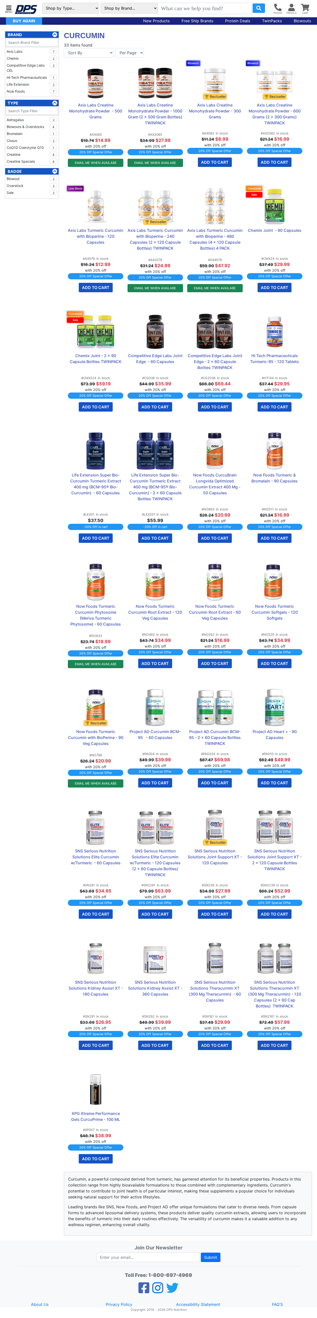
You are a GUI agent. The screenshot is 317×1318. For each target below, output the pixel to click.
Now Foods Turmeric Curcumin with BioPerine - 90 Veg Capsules (95, 737)
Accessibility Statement (198, 1304)
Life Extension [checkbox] (30, 84)
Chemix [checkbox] (30, 58)
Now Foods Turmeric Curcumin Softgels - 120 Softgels (275, 612)
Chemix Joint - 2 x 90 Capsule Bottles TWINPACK (96, 358)
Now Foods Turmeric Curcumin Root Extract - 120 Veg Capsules (155, 612)
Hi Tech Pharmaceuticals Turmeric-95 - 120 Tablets (274, 358)
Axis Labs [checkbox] (30, 51)
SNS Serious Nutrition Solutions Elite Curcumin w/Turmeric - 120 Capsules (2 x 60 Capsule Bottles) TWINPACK (156, 862)
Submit (210, 1257)
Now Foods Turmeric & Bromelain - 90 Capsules (274, 478)
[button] (8, 8)
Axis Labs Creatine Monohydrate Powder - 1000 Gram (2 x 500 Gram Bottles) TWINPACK (155, 114)
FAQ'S (277, 1304)
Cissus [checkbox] (30, 140)
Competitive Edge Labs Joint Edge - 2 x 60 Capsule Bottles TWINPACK (215, 361)
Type (13, 103)
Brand (15, 34)
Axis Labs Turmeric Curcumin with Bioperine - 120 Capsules (95, 236)
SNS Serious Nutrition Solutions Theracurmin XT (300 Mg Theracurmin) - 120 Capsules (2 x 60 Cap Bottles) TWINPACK (275, 994)
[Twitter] (172, 1291)
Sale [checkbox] (30, 192)
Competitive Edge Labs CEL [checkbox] (30, 68)
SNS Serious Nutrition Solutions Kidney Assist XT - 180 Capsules (96, 988)
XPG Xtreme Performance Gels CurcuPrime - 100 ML (96, 1116)
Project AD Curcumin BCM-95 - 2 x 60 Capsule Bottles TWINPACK (215, 737)
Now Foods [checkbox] (30, 91)
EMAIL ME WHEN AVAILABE (96, 163)
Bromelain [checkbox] (30, 134)
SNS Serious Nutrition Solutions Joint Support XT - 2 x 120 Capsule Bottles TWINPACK (274, 859)
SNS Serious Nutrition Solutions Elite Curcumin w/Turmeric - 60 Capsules (96, 856)
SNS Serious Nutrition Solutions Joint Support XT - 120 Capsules (215, 856)
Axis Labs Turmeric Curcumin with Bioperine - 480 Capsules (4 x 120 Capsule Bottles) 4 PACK (215, 239)
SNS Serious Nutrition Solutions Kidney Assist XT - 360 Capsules (155, 988)
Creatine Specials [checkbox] (30, 161)
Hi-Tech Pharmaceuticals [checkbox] (30, 77)
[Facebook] (144, 1291)
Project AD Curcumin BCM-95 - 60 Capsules (155, 734)
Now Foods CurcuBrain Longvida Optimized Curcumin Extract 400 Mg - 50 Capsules (215, 484)
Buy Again (24, 20)
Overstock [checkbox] (30, 186)
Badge (15, 171)
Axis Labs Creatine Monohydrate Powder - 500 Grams (96, 111)
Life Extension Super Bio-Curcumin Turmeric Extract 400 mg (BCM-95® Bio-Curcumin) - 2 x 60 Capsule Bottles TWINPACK (156, 487)
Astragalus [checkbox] (30, 120)
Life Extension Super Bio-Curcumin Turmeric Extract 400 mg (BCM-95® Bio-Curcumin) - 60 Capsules (96, 484)
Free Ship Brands (197, 20)
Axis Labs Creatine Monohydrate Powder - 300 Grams (215, 111)
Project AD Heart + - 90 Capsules (275, 734)
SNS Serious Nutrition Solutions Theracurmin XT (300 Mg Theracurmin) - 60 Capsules (215, 991)
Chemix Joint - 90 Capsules (274, 230)
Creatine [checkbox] (30, 154)
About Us (40, 1304)
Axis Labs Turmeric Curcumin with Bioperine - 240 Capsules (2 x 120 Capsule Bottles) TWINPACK (155, 239)
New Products (156, 20)
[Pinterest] (158, 1291)
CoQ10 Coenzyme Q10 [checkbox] (30, 147)
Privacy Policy (119, 1304)
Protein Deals (237, 20)
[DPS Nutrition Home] (26, 9)
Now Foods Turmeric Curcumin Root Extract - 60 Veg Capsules (215, 612)
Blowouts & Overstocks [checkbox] (30, 127)
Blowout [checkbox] (30, 179)
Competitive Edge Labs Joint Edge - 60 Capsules (155, 358)
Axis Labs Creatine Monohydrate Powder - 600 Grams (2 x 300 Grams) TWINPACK (275, 114)
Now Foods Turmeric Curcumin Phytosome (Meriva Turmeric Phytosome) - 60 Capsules (95, 615)
